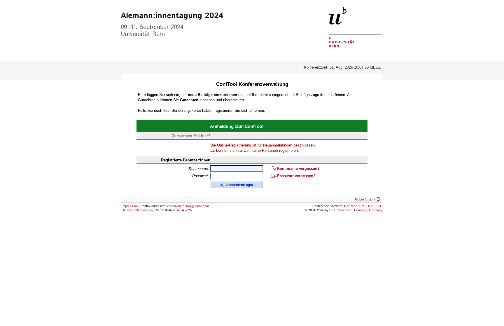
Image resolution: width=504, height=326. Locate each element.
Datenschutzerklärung (137, 210)
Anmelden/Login (239, 185)
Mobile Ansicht (368, 199)
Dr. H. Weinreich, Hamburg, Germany (355, 210)
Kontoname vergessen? (298, 168)
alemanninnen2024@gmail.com (187, 206)
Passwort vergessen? (296, 176)
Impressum (130, 206)
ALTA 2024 (184, 210)
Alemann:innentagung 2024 (172, 16)
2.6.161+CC (363, 206)
